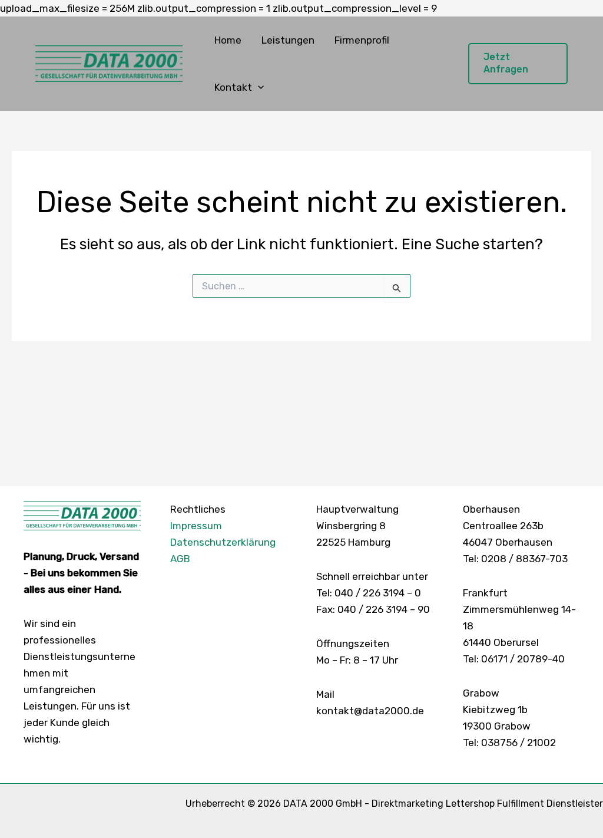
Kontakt (233, 87)
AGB (180, 559)
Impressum (196, 526)
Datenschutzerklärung (223, 542)
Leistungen (287, 40)
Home (227, 40)
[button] (258, 87)
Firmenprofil (361, 40)
